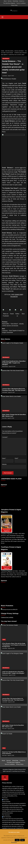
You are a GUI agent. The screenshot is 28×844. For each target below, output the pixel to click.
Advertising (15, 1)
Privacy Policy (14, 5)
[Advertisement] (14, 34)
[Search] (26, 17)
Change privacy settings (7, 617)
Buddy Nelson (5, 366)
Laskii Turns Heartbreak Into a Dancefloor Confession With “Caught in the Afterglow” (14, 363)
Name (4, 458)
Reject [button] (22, 840)
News (4, 639)
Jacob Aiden (4, 75)
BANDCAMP (19, 294)
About (5, 1)
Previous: (13, 323)
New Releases (6, 58)
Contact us (21, 1)
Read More (14, 842)
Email (16, 458)
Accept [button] (17, 840)
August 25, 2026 (12, 366)
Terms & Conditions (21, 3)
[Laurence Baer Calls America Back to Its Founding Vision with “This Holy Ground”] (14, 378)
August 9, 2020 (11, 75)
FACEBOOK (14, 296)
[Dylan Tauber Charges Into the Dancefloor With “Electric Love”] (14, 404)
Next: (13, 330)
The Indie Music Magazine (9, 3)
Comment (5, 437)
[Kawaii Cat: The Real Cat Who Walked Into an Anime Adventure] (14, 741)
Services (10, 1)
